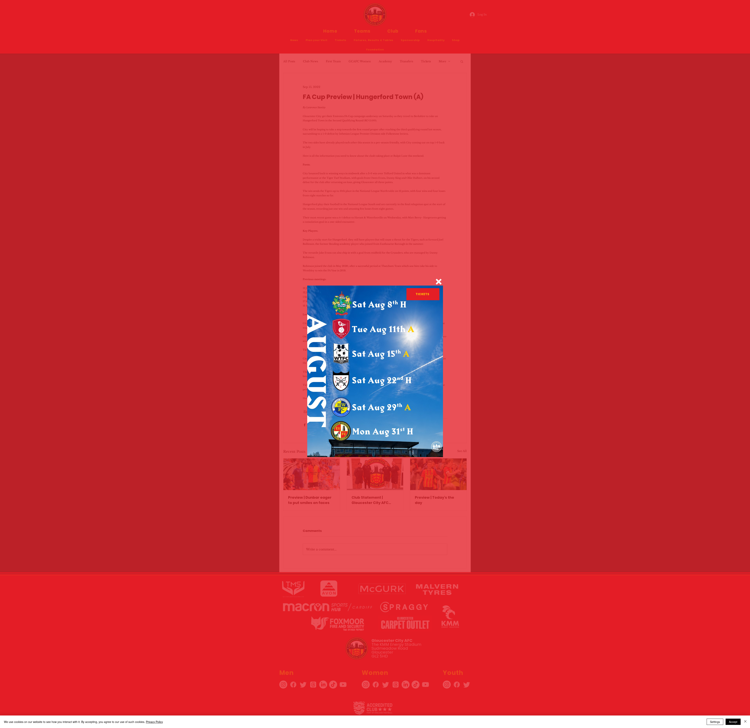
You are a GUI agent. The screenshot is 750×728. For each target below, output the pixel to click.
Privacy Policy (154, 722)
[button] (439, 282)
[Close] (745, 722)
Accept (733, 722)
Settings (715, 722)
